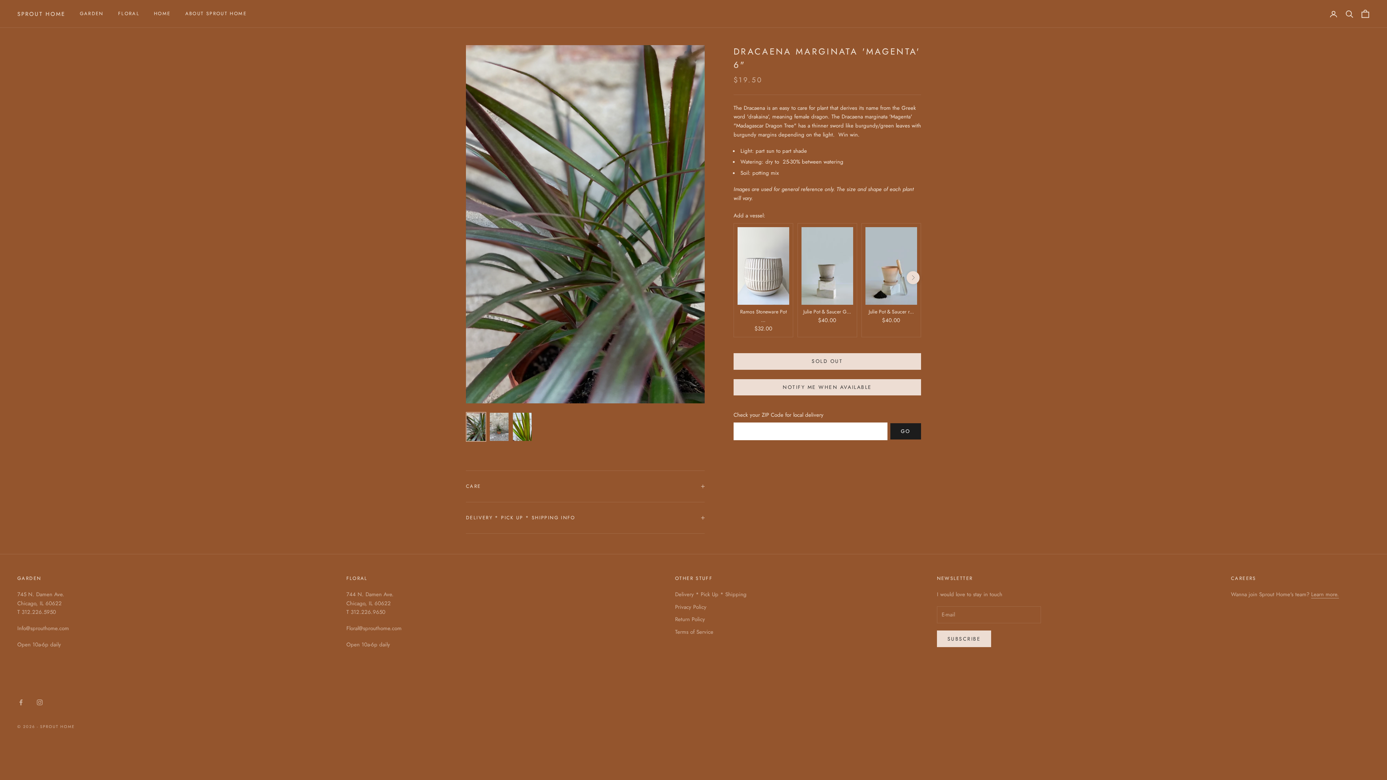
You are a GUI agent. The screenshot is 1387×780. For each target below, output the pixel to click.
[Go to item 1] (476, 427)
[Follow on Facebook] (21, 702)
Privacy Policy (691, 607)
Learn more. (1325, 594)
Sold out (827, 361)
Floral (128, 13)
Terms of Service (694, 632)
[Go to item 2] (499, 427)
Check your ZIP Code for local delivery (779, 415)
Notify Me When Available (827, 387)
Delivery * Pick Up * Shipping (711, 594)
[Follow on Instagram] (39, 702)
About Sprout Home (216, 13)
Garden (92, 13)
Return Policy (690, 619)
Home (162, 13)
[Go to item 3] (522, 427)
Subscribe (964, 638)
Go (906, 431)
